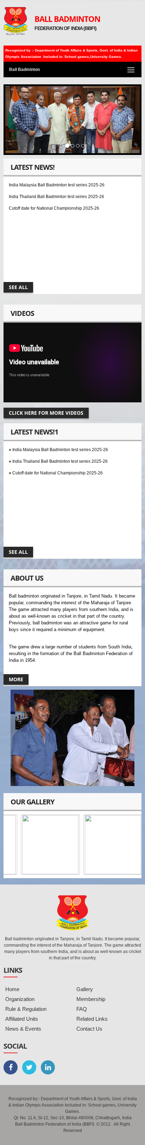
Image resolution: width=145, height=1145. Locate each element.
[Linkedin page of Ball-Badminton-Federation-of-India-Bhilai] (48, 1067)
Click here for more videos (46, 412)
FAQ (81, 1009)
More (16, 679)
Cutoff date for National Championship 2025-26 (54, 202)
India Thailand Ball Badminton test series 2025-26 (56, 190)
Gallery (84, 989)
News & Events (23, 1029)
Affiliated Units (21, 1019)
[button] (15, 119)
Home (12, 989)
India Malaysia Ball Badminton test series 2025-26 (57, 179)
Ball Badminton (67, 18)
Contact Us (89, 1029)
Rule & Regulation (25, 1009)
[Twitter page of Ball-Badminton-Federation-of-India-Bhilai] (29, 1067)
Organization (19, 999)
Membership (90, 999)
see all (18, 287)
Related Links (92, 1019)
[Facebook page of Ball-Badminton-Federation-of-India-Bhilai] (11, 1067)
